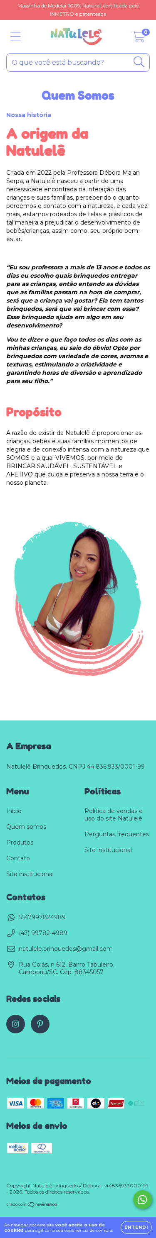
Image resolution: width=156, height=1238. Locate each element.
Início (14, 811)
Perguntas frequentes (116, 834)
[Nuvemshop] (32, 1205)
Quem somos (26, 826)
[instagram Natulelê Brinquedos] (15, 1024)
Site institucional (30, 874)
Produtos (19, 842)
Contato (18, 858)
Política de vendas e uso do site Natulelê (113, 814)
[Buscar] (139, 62)
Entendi (136, 1227)
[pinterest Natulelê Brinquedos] (40, 1024)
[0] (139, 38)
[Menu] (15, 36)
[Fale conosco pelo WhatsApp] (142, 1199)
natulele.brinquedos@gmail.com (66, 948)
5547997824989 (42, 917)
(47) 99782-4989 (43, 933)
